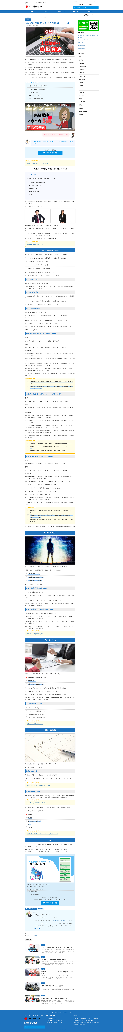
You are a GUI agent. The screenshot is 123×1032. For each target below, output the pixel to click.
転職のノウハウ (76, 11)
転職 (36, 935)
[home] (41, 929)
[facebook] (36, 929)
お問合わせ (95, 1)
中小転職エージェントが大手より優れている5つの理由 (88, 36)
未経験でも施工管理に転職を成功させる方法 (52, 986)
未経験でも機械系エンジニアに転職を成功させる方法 (40, 163)
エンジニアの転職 (91, 1022)
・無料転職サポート (51, 1018)
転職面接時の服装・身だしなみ (35, 244)
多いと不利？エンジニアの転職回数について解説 (53, 959)
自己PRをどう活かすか (35, 185)
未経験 (28, 935)
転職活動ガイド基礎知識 (87, 1018)
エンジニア (29, 933)
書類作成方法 (77, 1020)
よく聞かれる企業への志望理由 (37, 182)
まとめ (30, 194)
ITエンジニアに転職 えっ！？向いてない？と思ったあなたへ (56, 947)
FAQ (90, 1)
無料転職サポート (61, 11)
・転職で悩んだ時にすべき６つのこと (55, 1022)
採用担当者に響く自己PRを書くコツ (36, 634)
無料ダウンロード (91, 11)
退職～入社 (94, 1020)
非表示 (34, 174)
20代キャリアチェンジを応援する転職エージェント (34, 1015)
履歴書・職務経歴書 (34, 191)
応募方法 (83, 1020)
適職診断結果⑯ (81, 45)
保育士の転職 (82, 1024)
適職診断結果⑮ (81, 48)
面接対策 (88, 1020)
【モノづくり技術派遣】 (83, 40)
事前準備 (96, 1018)
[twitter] (34, 929)
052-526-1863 (86, 5)
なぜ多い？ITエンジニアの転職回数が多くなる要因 (54, 998)
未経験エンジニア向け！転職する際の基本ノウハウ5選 (41, 178)
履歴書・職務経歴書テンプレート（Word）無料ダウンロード (42, 834)
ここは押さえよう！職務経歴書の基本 (36, 803)
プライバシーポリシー (83, 1)
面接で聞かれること (34, 188)
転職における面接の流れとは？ (35, 724)
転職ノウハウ (77, 1018)
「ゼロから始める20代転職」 (59, 920)
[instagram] (37, 929)
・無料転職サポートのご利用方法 (54, 1020)
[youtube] (39, 929)
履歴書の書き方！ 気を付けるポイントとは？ (38, 786)
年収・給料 (83, 1022)
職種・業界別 (77, 1022)
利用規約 (75, 1)
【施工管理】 (81, 42)
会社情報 (31, 11)
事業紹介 (46, 11)
